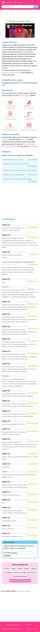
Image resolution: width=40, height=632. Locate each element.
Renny (23, 139)
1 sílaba (33, 568)
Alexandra (31, 144)
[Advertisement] (20, 15)
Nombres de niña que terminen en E (20, 170)
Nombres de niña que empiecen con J (20, 165)
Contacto (29, 625)
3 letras (6, 568)
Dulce (4, 146)
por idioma (31, 572)
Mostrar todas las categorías (20, 581)
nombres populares (20, 576)
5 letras (19, 568)
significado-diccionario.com (12, 629)
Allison (9, 146)
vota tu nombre (24, 95)
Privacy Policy (32, 629)
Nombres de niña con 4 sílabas (20, 175)
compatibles (34, 146)
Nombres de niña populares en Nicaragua (20, 180)
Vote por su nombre (24, 591)
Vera (14, 146)
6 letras (26, 568)
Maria (25, 144)
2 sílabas (8, 572)
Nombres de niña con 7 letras (20, 159)
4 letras (13, 568)
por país (23, 572)
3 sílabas (16, 572)
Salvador (5, 139)
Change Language (13, 625)
